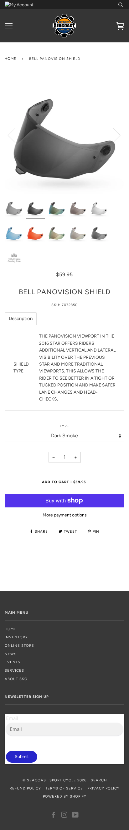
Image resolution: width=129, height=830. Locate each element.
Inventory (16, 637)
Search (99, 780)
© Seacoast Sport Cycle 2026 (54, 780)
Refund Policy (25, 788)
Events (12, 662)
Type (64, 426)
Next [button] (112, 134)
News (11, 654)
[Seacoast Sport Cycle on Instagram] (64, 816)
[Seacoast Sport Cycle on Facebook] (53, 816)
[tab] (21, 318)
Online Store (19, 645)
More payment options (65, 515)
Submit (22, 756)
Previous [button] (15, 134)
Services (14, 670)
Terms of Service (64, 788)
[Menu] (9, 26)
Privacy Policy (103, 788)
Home (10, 58)
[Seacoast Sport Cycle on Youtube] (75, 816)
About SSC (16, 679)
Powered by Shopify (64, 796)
